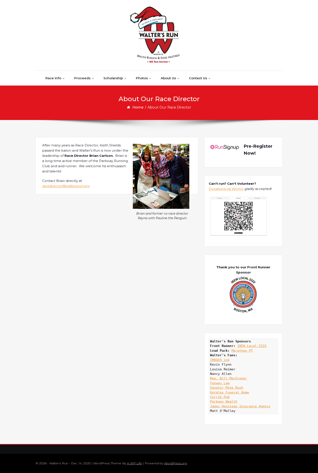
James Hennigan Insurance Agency (240, 406)
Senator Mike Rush (226, 388)
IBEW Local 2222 (252, 346)
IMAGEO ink (220, 360)
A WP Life (134, 463)
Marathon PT (242, 351)
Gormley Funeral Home (229, 392)
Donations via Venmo (226, 189)
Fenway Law (220, 383)
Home (137, 107)
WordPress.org (175, 463)
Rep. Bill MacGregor (228, 378)
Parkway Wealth (223, 401)
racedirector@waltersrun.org (66, 186)
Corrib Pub (220, 397)
